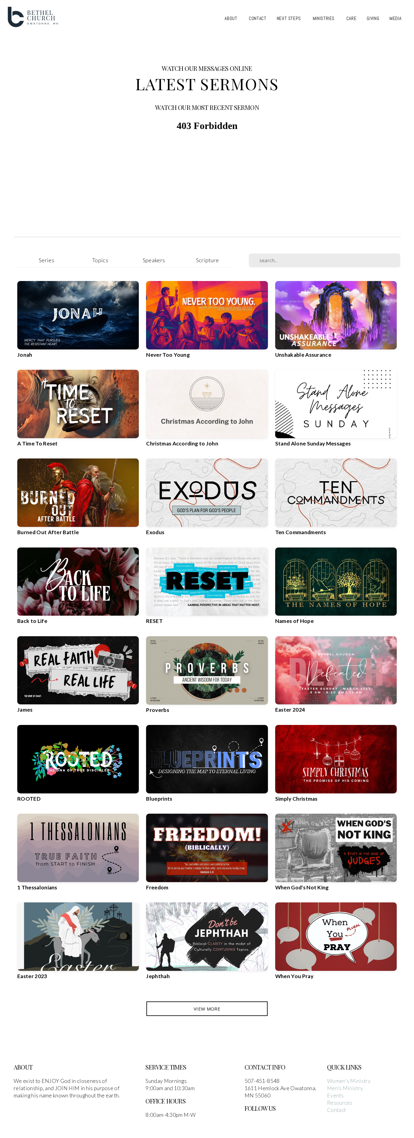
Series (46, 260)
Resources (339, 1103)
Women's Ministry (349, 1081)
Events (335, 1095)
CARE (351, 18)
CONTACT (257, 18)
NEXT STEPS (289, 18)
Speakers (154, 260)
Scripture (207, 260)
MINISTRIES (324, 18)
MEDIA (396, 18)
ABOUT (232, 18)
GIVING (373, 18)
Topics (100, 260)
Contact (336, 1110)
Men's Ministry (345, 1088)
